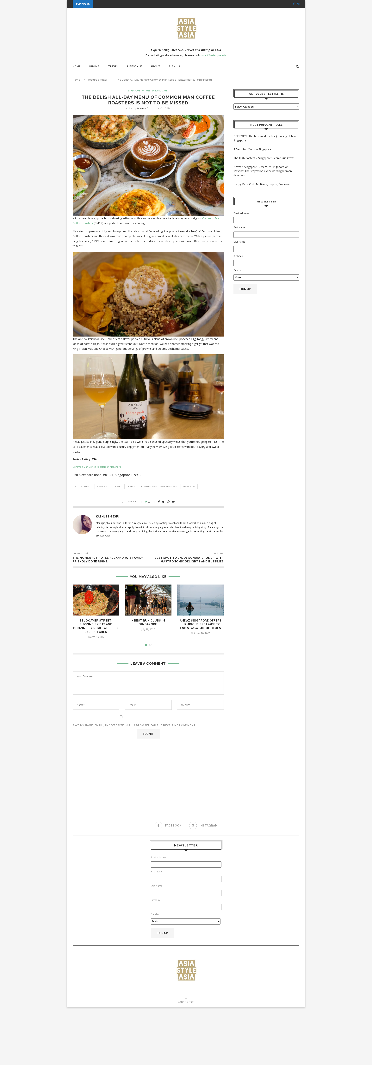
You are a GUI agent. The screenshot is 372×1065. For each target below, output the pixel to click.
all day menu (82, 486)
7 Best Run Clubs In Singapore (252, 149)
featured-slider (97, 79)
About (155, 66)
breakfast (103, 486)
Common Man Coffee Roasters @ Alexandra (97, 466)
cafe (117, 486)
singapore (189, 486)
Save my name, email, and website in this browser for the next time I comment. (134, 725)
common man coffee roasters (159, 486)
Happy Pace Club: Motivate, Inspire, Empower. (128, 4)
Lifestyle (134, 66)
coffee (131, 486)
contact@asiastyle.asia (212, 55)
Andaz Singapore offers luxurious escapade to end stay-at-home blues (200, 624)
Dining (94, 66)
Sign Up (174, 66)
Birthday (238, 256)
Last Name (239, 241)
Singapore (134, 90)
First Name (239, 227)
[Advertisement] (266, 334)
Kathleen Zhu (143, 108)
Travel (113, 66)
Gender (237, 270)
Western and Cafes (157, 90)
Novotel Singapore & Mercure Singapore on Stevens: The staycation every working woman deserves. (262, 171)
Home (77, 66)
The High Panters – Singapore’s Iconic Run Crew (263, 158)
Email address (241, 213)
